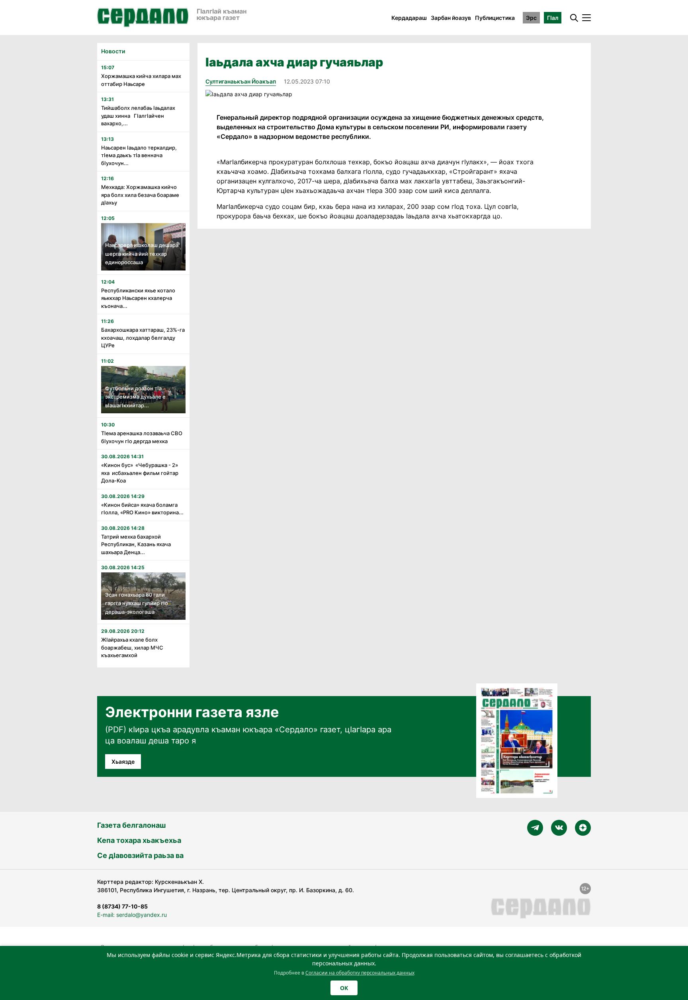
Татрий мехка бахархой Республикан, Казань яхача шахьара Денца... (136, 544)
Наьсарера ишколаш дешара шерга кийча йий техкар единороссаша (141, 253)
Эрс (531, 17)
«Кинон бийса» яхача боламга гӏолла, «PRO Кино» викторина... (142, 509)
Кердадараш (409, 17)
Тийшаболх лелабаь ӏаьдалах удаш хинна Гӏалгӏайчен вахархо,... (138, 115)
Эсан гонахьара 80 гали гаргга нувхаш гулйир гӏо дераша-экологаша (136, 603)
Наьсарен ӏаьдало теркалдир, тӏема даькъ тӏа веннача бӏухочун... (139, 155)
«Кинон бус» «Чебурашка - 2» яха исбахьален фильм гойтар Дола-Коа (139, 473)
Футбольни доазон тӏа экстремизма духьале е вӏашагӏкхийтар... (135, 397)
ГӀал (552, 17)
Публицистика (495, 17)
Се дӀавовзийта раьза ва (140, 855)
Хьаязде (123, 761)
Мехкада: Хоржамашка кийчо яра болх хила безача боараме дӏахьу (140, 195)
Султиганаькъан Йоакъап (240, 81)
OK (344, 988)
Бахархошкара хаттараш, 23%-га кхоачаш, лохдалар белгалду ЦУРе (143, 337)
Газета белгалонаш (131, 825)
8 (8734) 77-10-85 (122, 906)
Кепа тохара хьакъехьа (139, 840)
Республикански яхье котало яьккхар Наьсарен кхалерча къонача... (138, 298)
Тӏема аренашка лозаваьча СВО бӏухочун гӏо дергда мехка (141, 437)
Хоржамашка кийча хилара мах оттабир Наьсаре (141, 80)
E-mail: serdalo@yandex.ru (132, 914)
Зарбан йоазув (451, 17)
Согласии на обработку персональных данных (359, 972)
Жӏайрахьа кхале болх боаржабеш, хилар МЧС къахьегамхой (132, 647)
